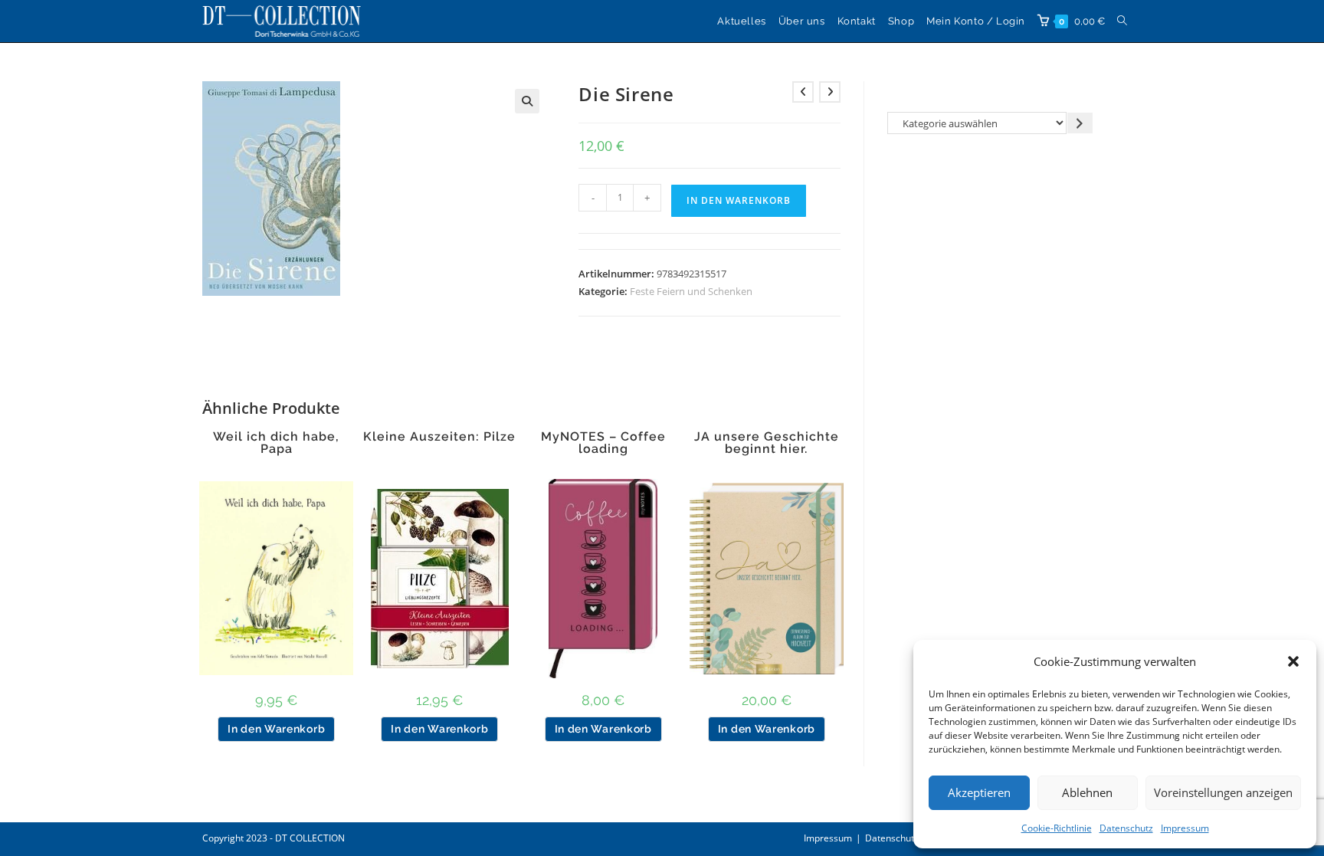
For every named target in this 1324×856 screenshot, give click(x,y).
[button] (1293, 661)
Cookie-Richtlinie (1056, 828)
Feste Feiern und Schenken (691, 291)
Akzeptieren (979, 792)
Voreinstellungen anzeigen (1223, 792)
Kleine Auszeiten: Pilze (439, 437)
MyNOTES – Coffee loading (603, 443)
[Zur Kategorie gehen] (1080, 123)
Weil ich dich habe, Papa (276, 443)
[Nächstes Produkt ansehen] (830, 92)
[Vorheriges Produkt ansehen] (803, 92)
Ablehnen (1087, 792)
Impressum (1185, 828)
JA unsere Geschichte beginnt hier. (766, 443)
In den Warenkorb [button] (276, 729)
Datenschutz (1126, 828)
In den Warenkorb (739, 200)
